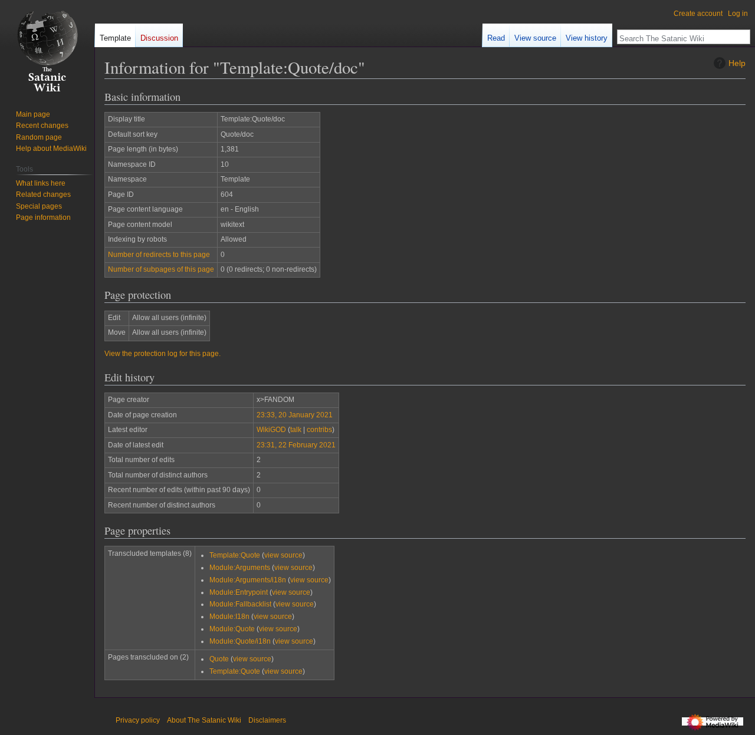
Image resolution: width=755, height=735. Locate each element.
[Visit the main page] (47, 47)
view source (283, 555)
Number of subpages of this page (161, 269)
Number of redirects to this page (159, 255)
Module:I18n (229, 616)
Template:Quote (234, 555)
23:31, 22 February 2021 (296, 445)
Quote (219, 659)
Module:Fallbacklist (240, 604)
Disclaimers (267, 720)
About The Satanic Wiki (204, 720)
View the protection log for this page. (162, 354)
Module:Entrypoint (238, 592)
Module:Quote (232, 629)
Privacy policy (138, 720)
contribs (319, 430)
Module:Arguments (239, 567)
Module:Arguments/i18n (247, 580)
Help (737, 63)
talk (295, 430)
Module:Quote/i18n (240, 641)
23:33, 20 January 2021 (295, 415)
